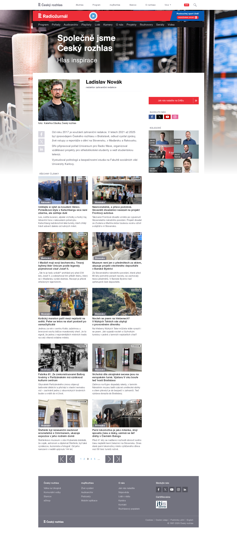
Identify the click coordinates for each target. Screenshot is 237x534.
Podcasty (86, 496)
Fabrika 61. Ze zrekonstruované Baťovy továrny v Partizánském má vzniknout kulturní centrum (61, 377)
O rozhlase (151, 5)
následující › (109, 459)
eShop (47, 500)
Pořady (56, 24)
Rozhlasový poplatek (129, 509)
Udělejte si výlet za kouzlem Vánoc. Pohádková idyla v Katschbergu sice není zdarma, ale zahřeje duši (62, 210)
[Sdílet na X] (41, 142)
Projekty (132, 24)
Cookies (149, 520)
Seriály (160, 24)
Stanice (132, 5)
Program (96, 5)
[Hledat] (195, 5)
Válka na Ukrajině (52, 488)
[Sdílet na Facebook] (41, 134)
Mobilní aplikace (89, 500)
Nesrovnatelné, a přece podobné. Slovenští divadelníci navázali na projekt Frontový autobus (116, 210)
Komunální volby (52, 492)
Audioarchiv (71, 24)
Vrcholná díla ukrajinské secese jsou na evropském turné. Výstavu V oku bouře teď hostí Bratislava (115, 377)
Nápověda (124, 492)
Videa (171, 24)
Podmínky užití (177, 520)
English (190, 520)
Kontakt (122, 504)
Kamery (108, 24)
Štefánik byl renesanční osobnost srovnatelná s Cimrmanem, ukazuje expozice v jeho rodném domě (59, 433)
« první (62, 459)
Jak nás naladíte (127, 488)
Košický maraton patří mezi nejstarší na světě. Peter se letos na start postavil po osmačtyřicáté (62, 321)
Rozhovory (146, 24)
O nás (119, 24)
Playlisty (86, 24)
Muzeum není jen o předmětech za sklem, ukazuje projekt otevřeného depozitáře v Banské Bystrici (117, 265)
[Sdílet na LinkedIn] (41, 149)
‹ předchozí (71, 459)
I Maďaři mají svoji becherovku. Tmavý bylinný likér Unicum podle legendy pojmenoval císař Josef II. (61, 265)
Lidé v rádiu (124, 496)
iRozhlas (80, 5)
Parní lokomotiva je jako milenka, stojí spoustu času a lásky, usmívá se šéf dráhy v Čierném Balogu (115, 433)
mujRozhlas (115, 5)
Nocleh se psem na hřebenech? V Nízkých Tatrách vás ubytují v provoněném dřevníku (111, 321)
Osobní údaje (162, 520)
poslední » (118, 459)
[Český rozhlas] (50, 5)
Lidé (97, 24)
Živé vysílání (87, 488)
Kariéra (122, 500)
